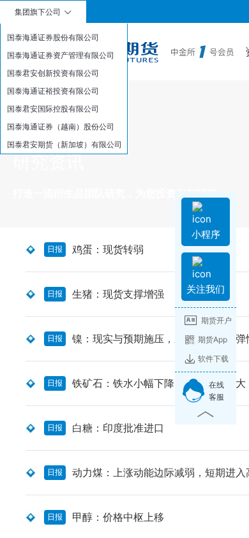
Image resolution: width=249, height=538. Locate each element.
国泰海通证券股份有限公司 (53, 37)
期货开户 (216, 320)
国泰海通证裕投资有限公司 (53, 91)
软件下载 (213, 358)
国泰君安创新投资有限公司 (53, 73)
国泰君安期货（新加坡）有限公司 (64, 144)
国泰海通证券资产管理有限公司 (60, 55)
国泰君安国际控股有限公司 (53, 108)
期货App (212, 339)
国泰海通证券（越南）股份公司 (60, 126)
